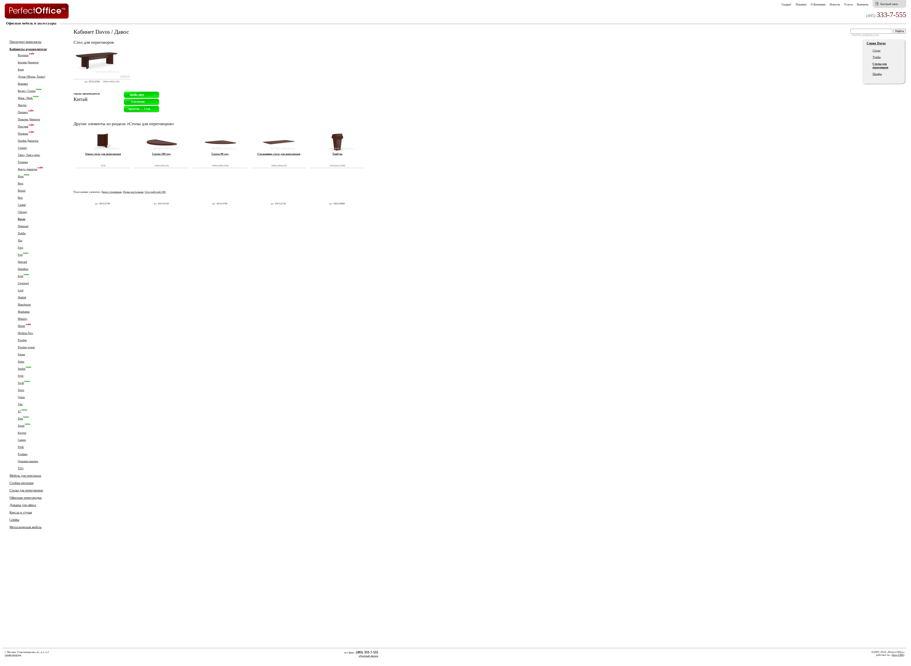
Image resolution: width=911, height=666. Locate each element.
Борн (21, 69)
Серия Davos (876, 43)
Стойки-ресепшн (21, 483)
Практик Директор (29, 119)
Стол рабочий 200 (155, 191)
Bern (20, 183)
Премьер (23, 133)
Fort (20, 254)
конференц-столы (870, 35)
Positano (23, 454)
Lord (20, 290)
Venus (21, 397)
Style (20, 376)
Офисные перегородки (25, 498)
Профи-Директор (28, 140)
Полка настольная (133, 191)
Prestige (22, 340)
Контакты (862, 4)
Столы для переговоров (26, 490)
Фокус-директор (27, 169)
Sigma (21, 354)
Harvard (22, 262)
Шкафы (877, 74)
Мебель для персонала (25, 475)
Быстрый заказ (889, 4)
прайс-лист (137, 94)
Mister (21, 326)
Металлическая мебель (25, 527)
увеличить (125, 76)
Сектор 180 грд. (161, 153)
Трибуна (337, 153)
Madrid (22, 297)
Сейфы (14, 520)
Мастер (22, 105)
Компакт (23, 83)
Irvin (20, 276)
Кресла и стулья (20, 512)
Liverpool (23, 283)
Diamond (23, 226)
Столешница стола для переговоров (278, 153)
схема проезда (13, 654)
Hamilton (23, 269)
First (20, 247)
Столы (876, 50)
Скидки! (786, 4)
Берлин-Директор (28, 62)
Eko (20, 240)
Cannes (22, 440)
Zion (20, 418)
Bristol (21, 190)
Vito (20, 404)
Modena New (25, 333)
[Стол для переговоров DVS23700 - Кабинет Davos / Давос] (97, 77)
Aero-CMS (898, 654)
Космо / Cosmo (27, 91)
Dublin (22, 233)
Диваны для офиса (22, 505)
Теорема (23, 162)
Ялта (20, 176)
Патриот (23, 112)
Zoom (21, 425)
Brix (20, 197)
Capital (22, 205)
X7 (19, 411)
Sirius (21, 361)
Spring (21, 368)
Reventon (23, 55)
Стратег (22, 148)
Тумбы (877, 57)
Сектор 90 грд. (220, 153)
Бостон (22, 433)
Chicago (22, 212)
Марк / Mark (25, 98)
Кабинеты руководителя (28, 49)
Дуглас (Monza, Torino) (31, 76)
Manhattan (24, 311)
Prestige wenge (26, 347)
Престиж (23, 126)
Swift (21, 383)
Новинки (801, 4)
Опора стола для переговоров (103, 153)
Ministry (23, 319)
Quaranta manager (28, 461)
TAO (20, 468)
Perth (21, 447)
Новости (835, 4)
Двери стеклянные (111, 191)
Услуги (848, 4)
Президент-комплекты (25, 42)
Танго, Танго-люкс (29, 155)
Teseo (21, 390)
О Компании (818, 4)
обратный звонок (368, 655)
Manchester (24, 304)
